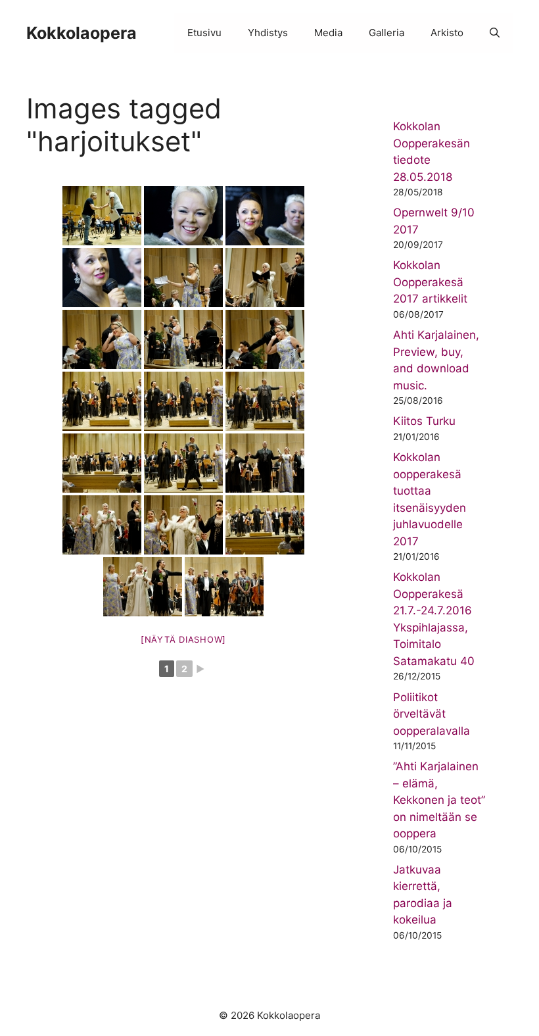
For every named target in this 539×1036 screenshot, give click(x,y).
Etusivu (204, 32)
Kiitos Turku (424, 421)
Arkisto (447, 32)
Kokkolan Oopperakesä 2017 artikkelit (430, 282)
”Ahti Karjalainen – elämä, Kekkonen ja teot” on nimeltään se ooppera (439, 800)
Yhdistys (268, 32)
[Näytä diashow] (183, 639)
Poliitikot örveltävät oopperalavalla (431, 714)
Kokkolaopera (81, 33)
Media (328, 32)
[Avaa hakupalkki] (495, 33)
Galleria (386, 32)
